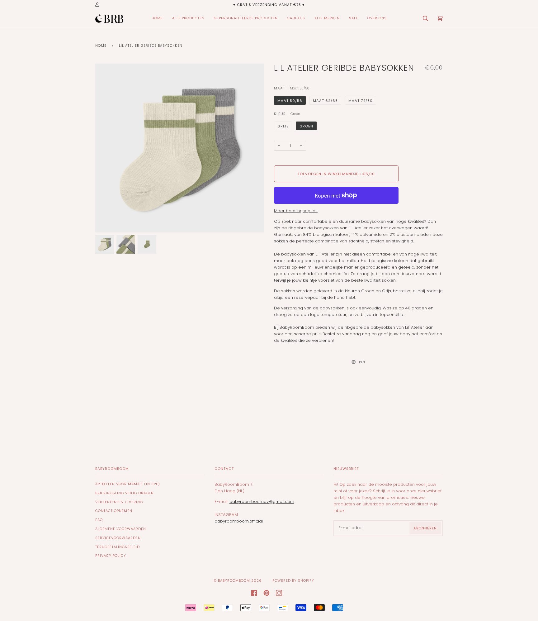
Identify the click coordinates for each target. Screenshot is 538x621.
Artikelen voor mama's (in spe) (127, 483)
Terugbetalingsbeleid (117, 546)
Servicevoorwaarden (118, 537)
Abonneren (425, 528)
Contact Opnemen (113, 510)
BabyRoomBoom (234, 580)
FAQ (99, 519)
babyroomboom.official (239, 521)
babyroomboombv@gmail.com (261, 501)
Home (100, 45)
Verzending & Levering (119, 501)
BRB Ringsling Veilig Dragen (124, 492)
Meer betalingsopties (296, 211)
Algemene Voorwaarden (120, 528)
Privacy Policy (110, 555)
